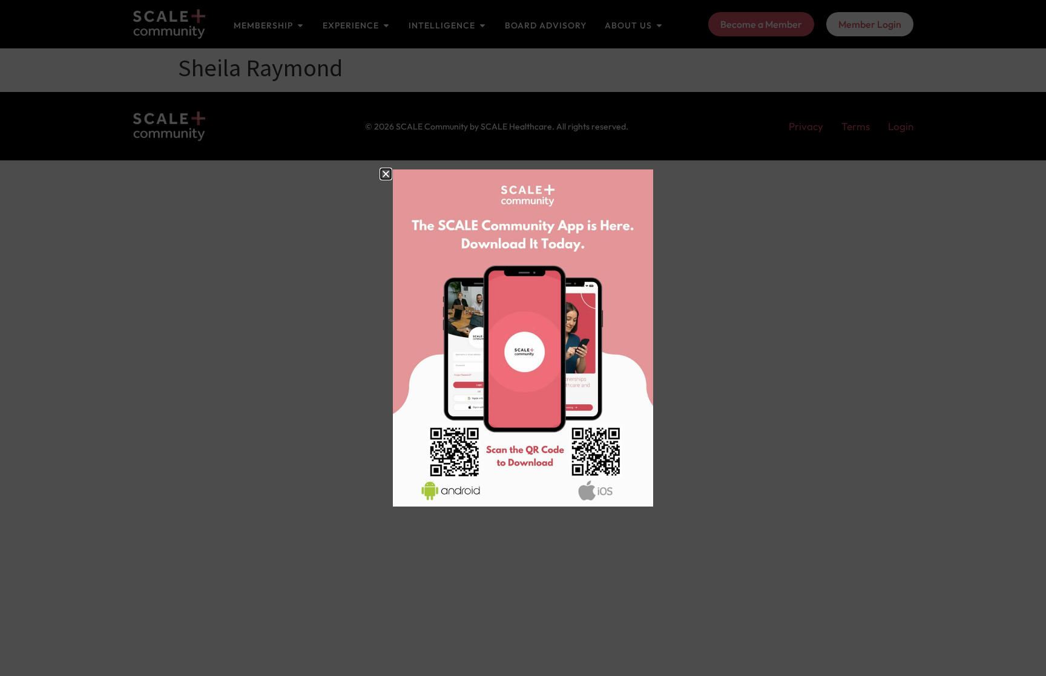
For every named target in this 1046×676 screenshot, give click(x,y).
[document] (523, 338)
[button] (385, 174)
